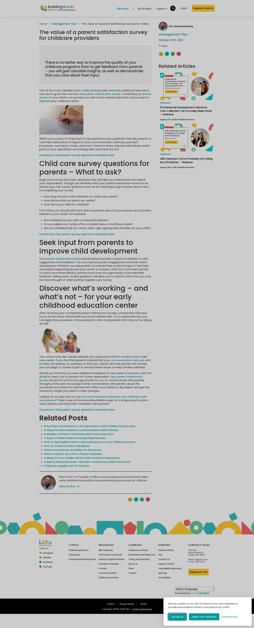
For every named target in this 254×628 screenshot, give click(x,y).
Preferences (229, 617)
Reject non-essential (204, 616)
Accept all (177, 616)
